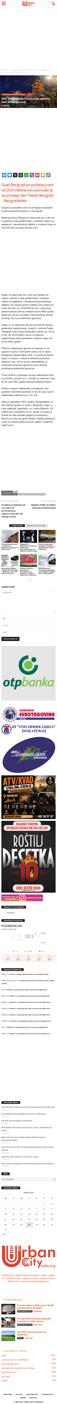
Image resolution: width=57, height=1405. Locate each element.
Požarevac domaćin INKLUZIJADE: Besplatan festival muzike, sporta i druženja (27, 1148)
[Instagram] (26, 1287)
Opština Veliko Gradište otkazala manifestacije (43, 506)
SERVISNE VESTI (9, 1372)
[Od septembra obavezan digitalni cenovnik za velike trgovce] (8, 1322)
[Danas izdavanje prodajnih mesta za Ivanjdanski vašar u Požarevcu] (47, 536)
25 (13, 1225)
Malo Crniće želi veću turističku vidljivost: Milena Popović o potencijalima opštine (23, 1138)
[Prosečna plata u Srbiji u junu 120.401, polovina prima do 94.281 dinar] (8, 1309)
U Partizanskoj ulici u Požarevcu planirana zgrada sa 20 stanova (9, 546)
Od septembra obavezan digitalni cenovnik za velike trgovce (23, 1114)
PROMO (23, 1398)
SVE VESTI (19, 1394)
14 (37, 1214)
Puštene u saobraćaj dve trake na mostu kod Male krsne (27, 990)
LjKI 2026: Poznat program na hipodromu (16, 1121)
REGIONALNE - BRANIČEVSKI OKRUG (13, 94)
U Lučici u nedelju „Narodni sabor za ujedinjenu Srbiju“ (28, 974)
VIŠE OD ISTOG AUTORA (36, 526)
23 (52, 1219)
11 (13, 1214)
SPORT (20, 1338)
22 (44, 1219)
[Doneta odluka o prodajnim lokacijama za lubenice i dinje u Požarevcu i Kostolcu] (28, 560)
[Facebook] (20, 1287)
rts (15, 492)
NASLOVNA (7, 1394)
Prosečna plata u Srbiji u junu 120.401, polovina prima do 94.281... (35, 1306)
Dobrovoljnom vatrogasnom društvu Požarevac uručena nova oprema (27, 1164)
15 (44, 1214)
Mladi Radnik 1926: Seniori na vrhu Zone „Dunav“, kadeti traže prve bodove (26, 1129)
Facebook (10, 913)
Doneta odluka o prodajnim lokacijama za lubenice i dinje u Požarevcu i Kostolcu (28, 571)
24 (6, 1225)
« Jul (3, 1234)
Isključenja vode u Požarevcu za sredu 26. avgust (19, 1157)
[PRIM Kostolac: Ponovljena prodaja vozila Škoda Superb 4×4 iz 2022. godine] (47, 560)
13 (29, 1214)
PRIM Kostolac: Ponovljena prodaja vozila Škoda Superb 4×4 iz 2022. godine (46, 570)
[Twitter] (31, 1287)
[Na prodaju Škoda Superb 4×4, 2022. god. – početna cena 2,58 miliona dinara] (10, 560)
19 (21, 1219)
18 (13, 1219)
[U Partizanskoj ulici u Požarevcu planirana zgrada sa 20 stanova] (10, 536)
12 (21, 1214)
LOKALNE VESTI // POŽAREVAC (15, 1360)
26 (21, 1225)
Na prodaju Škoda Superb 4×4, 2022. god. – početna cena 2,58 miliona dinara (9, 570)
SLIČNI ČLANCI (17, 526)
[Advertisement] (28, 37)
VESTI (30, 94)
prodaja (34, 494)
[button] (53, 4)
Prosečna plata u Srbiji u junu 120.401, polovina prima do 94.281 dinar (28, 1107)
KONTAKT (33, 1398)
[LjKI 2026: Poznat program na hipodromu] (8, 1336)
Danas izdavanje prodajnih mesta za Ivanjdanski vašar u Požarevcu (46, 546)
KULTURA (5, 1377)
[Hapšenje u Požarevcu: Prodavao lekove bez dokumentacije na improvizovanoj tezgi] (28, 536)
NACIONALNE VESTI (25, 1311)
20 (29, 1219)
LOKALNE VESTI (48, 1394)
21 (37, 1219)
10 (6, 1214)
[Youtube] (37, 1287)
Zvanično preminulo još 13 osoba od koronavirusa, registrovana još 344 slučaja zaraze (13, 510)
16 (52, 1214)
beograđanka (23, 494)
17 (6, 1219)
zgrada (41, 494)
